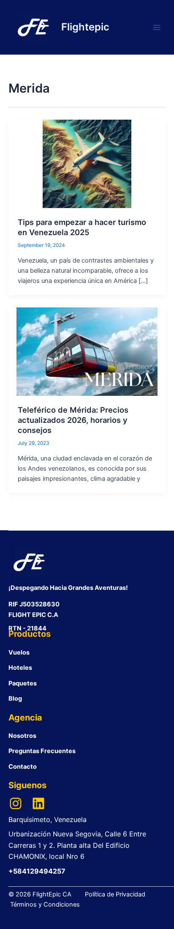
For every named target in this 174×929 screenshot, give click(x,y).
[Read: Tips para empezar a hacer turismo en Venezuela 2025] (87, 163)
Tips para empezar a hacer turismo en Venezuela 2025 (82, 227)
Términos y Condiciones (45, 904)
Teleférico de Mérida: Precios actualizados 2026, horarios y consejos (73, 419)
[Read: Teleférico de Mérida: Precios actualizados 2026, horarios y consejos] (87, 351)
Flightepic (85, 27)
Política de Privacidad (115, 894)
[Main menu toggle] (157, 27)
